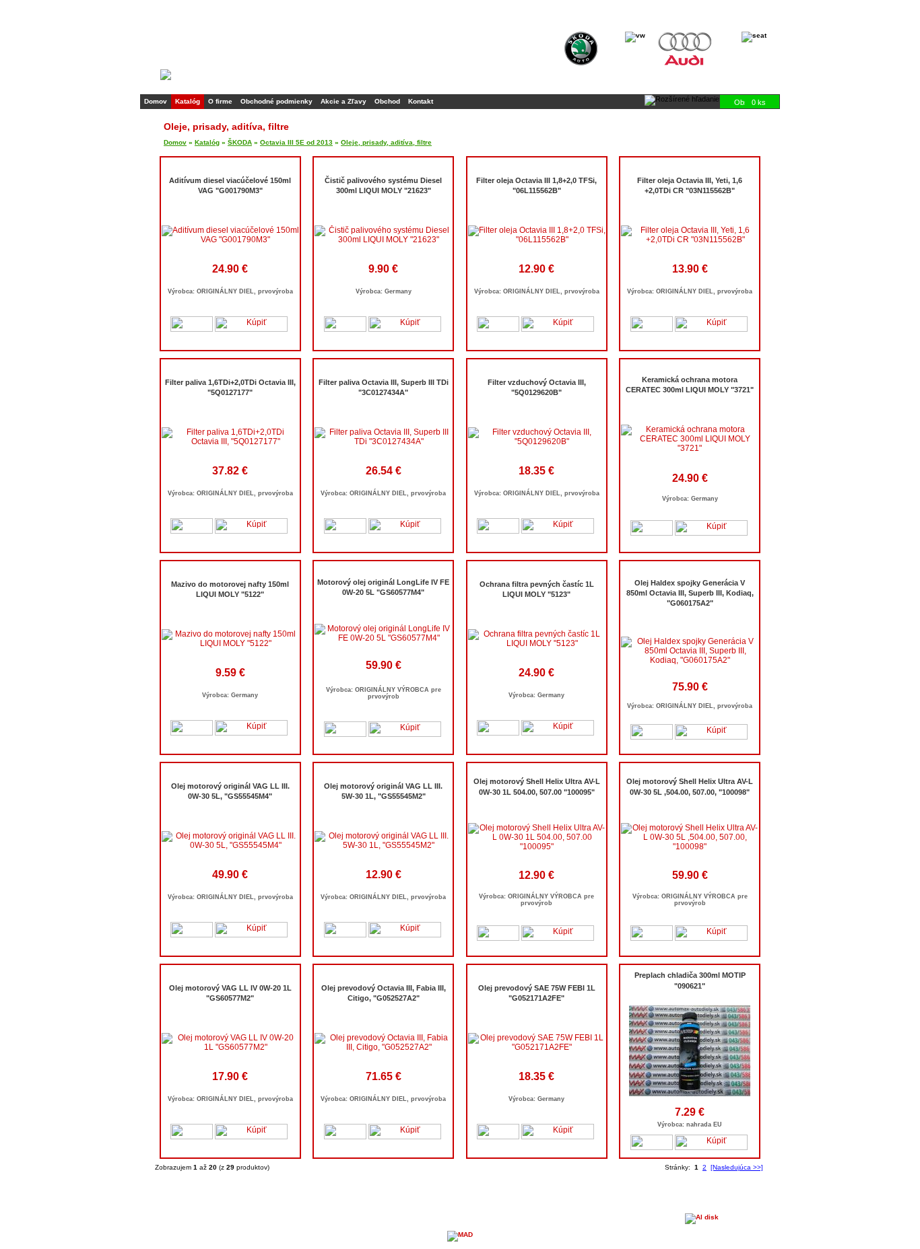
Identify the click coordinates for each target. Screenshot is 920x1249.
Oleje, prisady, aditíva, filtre (386, 142)
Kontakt (420, 101)
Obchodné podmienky (276, 101)
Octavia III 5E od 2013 (296, 142)
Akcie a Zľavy (343, 101)
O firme (220, 101)
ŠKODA (240, 142)
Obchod (387, 101)
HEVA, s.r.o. (193, 1209)
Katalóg (187, 101)
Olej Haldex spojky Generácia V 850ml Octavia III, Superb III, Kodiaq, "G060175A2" (690, 593)
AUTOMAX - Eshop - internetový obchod (621, 1203)
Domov (155, 101)
